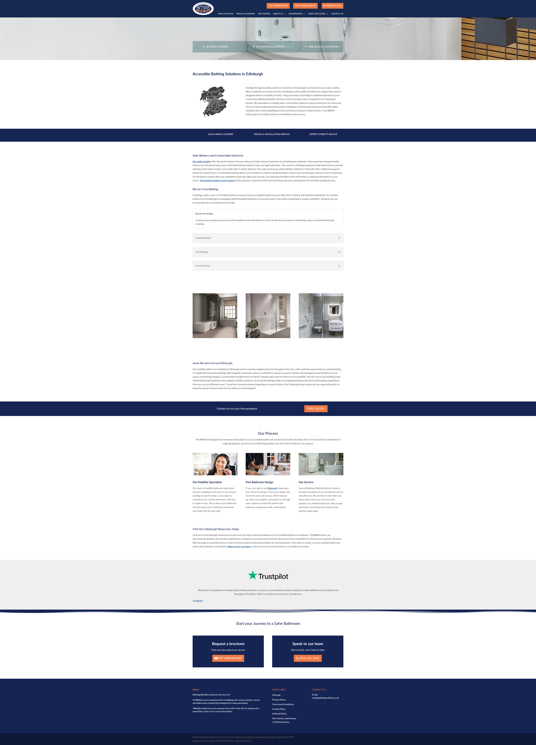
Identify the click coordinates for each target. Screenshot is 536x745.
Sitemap (276, 695)
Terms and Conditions (283, 704)
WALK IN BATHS (225, 14)
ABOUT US (278, 14)
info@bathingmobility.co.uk (325, 698)
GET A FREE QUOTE (305, 6)
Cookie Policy (279, 709)
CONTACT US (337, 14)
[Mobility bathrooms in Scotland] (215, 116)
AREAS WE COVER (316, 14)
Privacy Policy (279, 700)
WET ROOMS (264, 14)
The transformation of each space (217, 180)
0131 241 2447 (310, 658)
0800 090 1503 (333, 6)
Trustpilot (198, 601)
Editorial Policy (279, 713)
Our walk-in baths (201, 161)
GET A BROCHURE (278, 6)
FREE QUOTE (316, 408)
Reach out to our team (239, 546)
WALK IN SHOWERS (245, 14)
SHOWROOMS (295, 14)
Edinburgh (272, 488)
